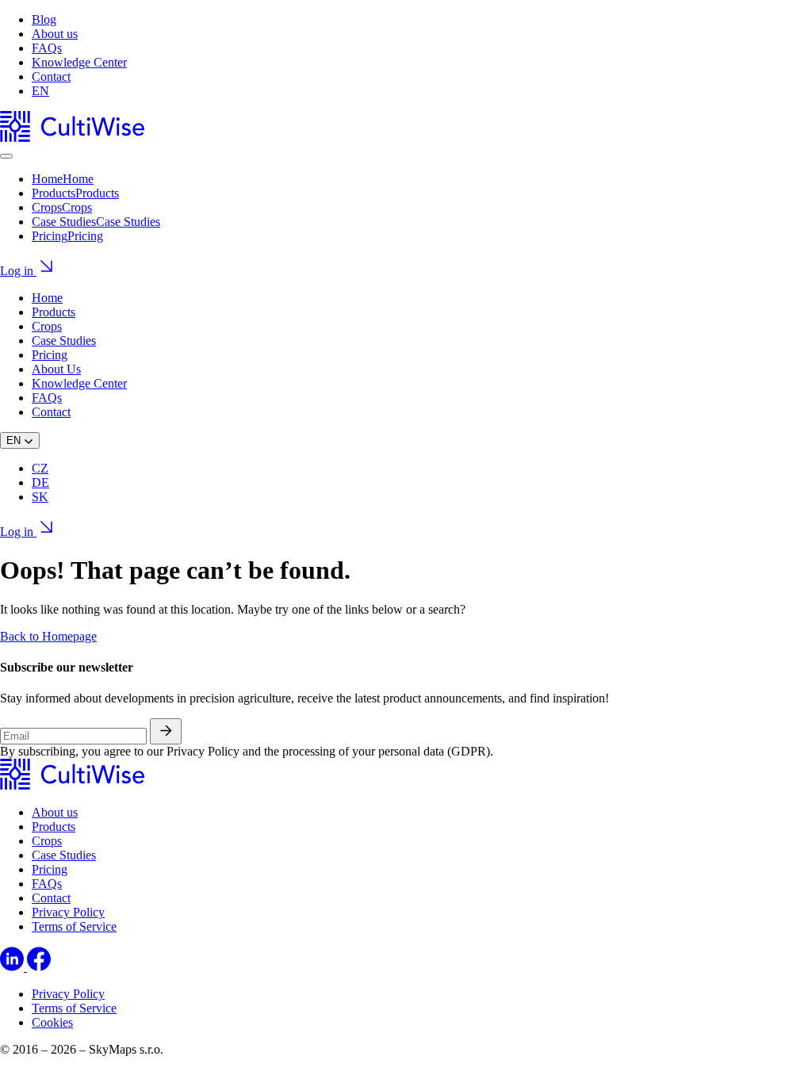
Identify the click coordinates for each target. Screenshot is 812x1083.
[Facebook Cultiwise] (39, 967)
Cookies (52, 1022)
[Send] (166, 731)
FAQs (47, 48)
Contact (51, 76)
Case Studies (64, 340)
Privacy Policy (68, 912)
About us (55, 33)
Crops (47, 326)
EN (40, 91)
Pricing (49, 355)
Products (53, 312)
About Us (56, 369)
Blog (44, 19)
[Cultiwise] (72, 137)
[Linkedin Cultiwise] (13, 967)
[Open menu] (6, 156)
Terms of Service (74, 926)
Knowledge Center (79, 62)
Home (47, 297)
